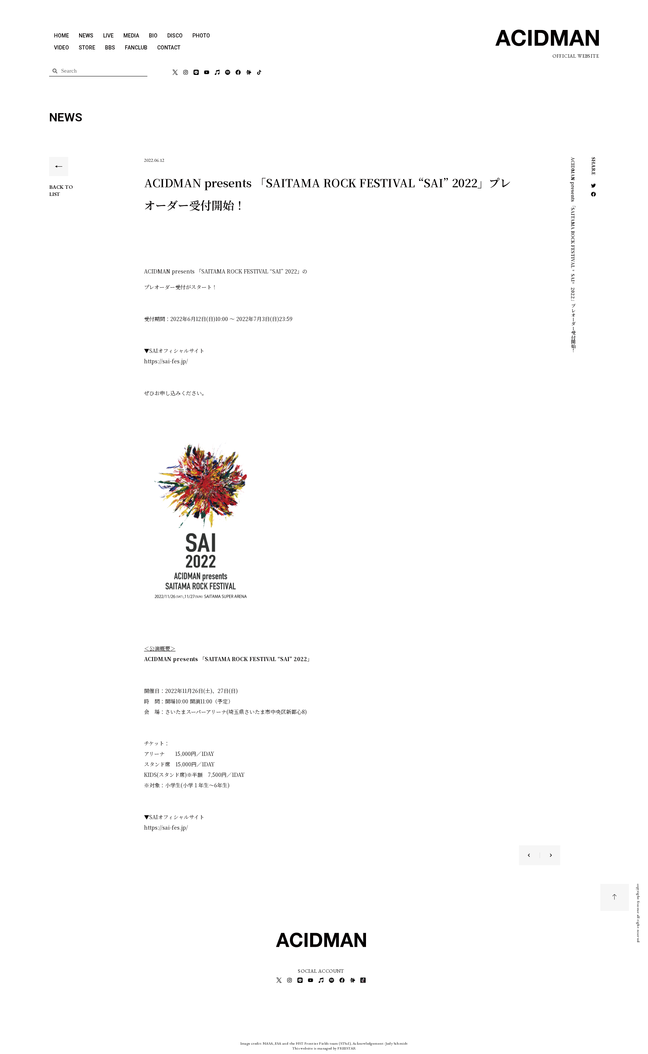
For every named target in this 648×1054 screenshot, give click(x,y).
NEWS (86, 36)
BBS (110, 48)
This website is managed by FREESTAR (324, 1048)
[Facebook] (238, 72)
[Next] (546, 855)
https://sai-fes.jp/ (166, 361)
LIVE (108, 36)
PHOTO (201, 36)
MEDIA (131, 36)
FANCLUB (136, 48)
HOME (61, 36)
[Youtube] (206, 72)
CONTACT (168, 48)
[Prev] (534, 855)
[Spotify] (227, 72)
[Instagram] (185, 72)
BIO (153, 36)
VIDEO (61, 48)
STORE (87, 48)
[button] (593, 185)
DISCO (175, 36)
